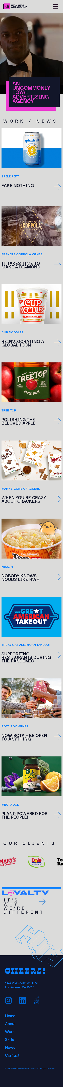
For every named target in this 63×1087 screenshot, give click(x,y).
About (10, 1023)
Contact (12, 1054)
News (10, 1046)
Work (10, 1031)
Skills (9, 1039)
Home (10, 1015)
